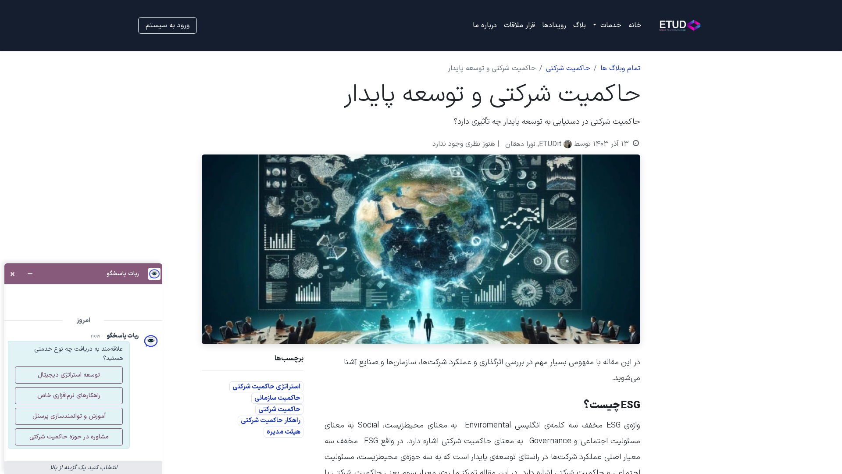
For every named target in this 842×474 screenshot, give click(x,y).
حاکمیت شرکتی (568, 68)
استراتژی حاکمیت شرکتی (266, 387)
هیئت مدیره (283, 432)
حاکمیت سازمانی (277, 398)
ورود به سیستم (167, 25)
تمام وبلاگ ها (620, 68)
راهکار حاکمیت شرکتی (270, 421)
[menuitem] (635, 25)
